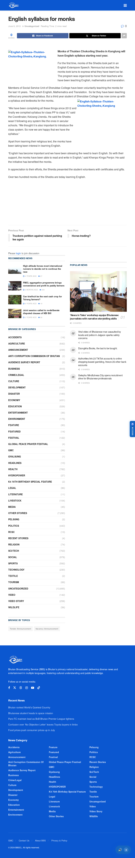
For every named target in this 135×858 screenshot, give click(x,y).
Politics (13, 525)
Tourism (13, 582)
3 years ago (31, 317)
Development (17, 387)
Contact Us (24, 840)
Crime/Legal (16, 375)
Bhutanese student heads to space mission (30, 713)
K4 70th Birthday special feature (30, 481)
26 (41, 317)
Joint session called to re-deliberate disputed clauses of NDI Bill (41, 312)
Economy (14, 400)
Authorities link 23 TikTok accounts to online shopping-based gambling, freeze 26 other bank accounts (102, 362)
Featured (14, 431)
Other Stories (17, 513)
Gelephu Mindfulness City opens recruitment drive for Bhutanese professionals (100, 377)
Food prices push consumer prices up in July (31, 730)
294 (43, 290)
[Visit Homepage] (13, 5)
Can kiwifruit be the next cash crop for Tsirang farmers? (42, 298)
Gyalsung (14, 456)
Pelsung (13, 519)
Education (15, 406)
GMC (11, 450)
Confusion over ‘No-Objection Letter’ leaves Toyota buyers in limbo (43, 724)
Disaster (14, 393)
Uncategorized (32, 26)
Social (12, 557)
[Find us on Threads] (20, 688)
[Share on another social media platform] (124, 35)
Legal (12, 488)
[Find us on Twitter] (14, 688)
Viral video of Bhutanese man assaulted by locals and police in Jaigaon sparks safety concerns (99, 335)
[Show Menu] (125, 5)
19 (41, 303)
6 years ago (31, 303)
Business (14, 368)
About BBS (40, 840)
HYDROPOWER (16, 475)
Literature (15, 494)
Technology (16, 569)
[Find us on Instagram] (26, 688)
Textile (13, 575)
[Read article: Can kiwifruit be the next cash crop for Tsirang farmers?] (14, 299)
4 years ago (31, 276)
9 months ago (31, 290)
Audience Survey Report (24, 362)
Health (12, 469)
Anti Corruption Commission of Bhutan (34, 356)
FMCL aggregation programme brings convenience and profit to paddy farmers (43, 284)
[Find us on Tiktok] (38, 688)
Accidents (15, 337)
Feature (13, 425)
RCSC (11, 532)
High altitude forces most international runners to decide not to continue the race (42, 268)
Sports (13, 563)
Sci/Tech (13, 550)
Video (11, 594)
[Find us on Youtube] (32, 688)
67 (41, 276)
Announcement (18, 349)
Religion (13, 544)
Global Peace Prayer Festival (28, 444)
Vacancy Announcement (47, 628)
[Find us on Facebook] (9, 688)
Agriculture (16, 343)
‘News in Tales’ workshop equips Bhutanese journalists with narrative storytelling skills (94, 316)
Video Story (16, 601)
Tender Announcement (20, 628)
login (18, 253)
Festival (13, 437)
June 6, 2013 (14, 26)
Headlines (14, 463)
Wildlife (13, 607)
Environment (16, 418)
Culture (13, 381)
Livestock (14, 500)
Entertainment (18, 412)
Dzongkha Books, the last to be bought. (97, 348)
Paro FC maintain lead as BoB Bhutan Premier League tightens (41, 718)
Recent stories (18, 538)
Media (12, 506)
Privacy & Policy (59, 840)
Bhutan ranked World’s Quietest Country (29, 707)
